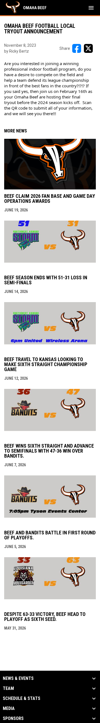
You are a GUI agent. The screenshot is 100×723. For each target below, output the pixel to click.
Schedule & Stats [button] (21, 698)
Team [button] (8, 688)
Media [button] (9, 708)
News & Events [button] (18, 678)
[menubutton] (91, 7)
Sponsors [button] (13, 718)
